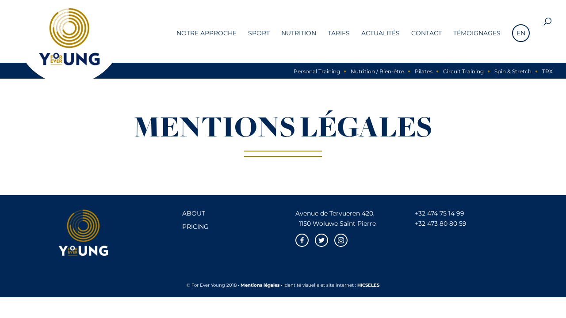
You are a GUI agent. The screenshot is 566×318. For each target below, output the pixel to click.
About (193, 213)
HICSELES (368, 285)
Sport (259, 33)
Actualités (380, 33)
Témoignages (477, 33)
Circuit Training (463, 71)
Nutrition (298, 33)
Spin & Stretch (513, 71)
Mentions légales (260, 285)
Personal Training (317, 71)
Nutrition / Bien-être (377, 71)
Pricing (195, 227)
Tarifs (339, 33)
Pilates (423, 71)
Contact (426, 33)
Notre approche (206, 33)
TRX (547, 71)
